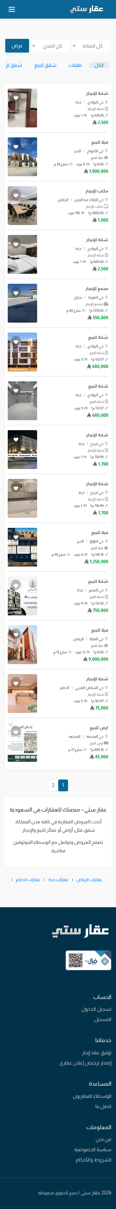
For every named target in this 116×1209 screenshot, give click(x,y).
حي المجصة (94, 736)
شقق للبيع (45, 65)
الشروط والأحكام (93, 1159)
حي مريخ (96, 444)
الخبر (77, 151)
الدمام (64, 688)
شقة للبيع (98, 337)
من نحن (103, 1139)
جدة (78, 102)
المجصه (74, 736)
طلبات (75, 65)
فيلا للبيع (99, 142)
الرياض (63, 200)
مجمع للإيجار (96, 288)
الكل (99, 65)
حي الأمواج (95, 151)
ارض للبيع (99, 727)
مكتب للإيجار (96, 190)
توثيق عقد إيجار (96, 1052)
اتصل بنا (103, 1106)
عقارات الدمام (28, 879)
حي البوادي (95, 102)
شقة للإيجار (97, 93)
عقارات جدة (58, 879)
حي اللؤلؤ (96, 541)
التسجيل (102, 1019)
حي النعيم (96, 590)
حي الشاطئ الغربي (89, 688)
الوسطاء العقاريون (92, 1096)
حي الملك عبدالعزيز (88, 200)
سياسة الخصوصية (92, 1149)
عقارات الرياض (89, 879)
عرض (17, 45)
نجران (78, 297)
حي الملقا (96, 639)
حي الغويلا (95, 297)
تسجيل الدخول (96, 1009)
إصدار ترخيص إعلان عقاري (85, 1062)
